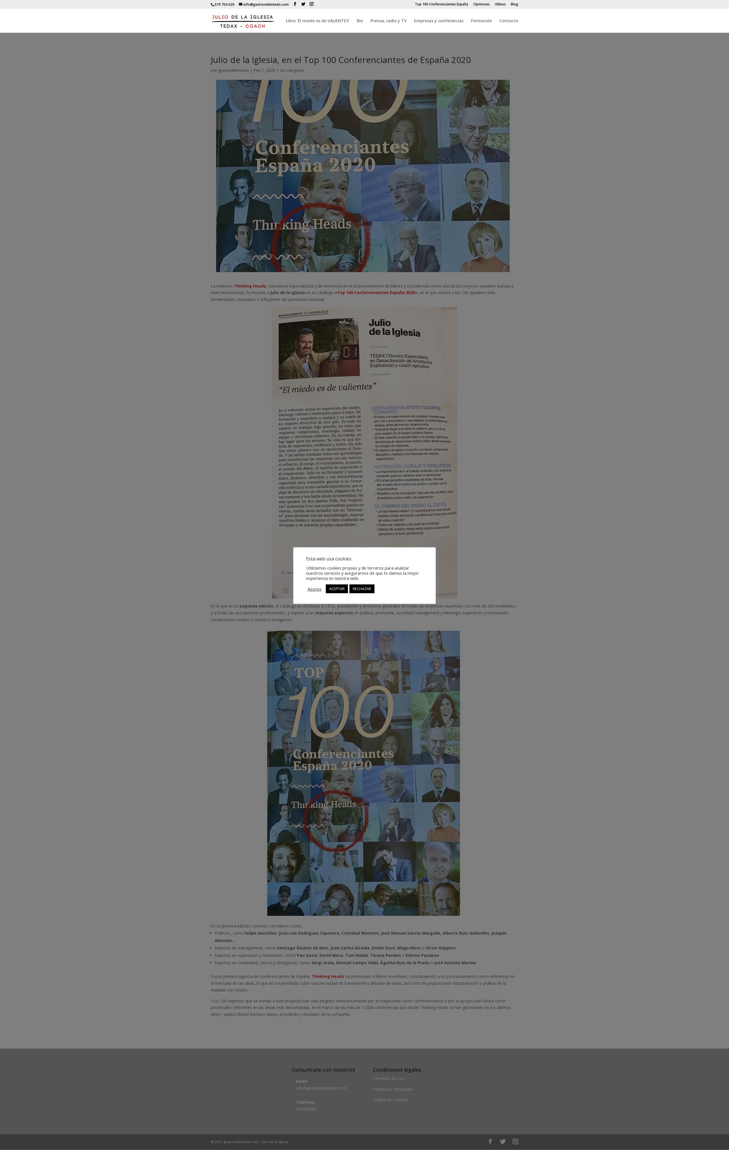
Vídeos (500, 5)
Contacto (508, 21)
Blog (514, 5)
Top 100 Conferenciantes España (441, 5)
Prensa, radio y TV (388, 21)
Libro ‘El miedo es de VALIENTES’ (317, 21)
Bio (360, 21)
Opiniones (481, 5)
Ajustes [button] (315, 589)
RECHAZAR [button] (362, 588)
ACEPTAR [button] (337, 588)
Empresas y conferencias (439, 21)
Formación (481, 21)
